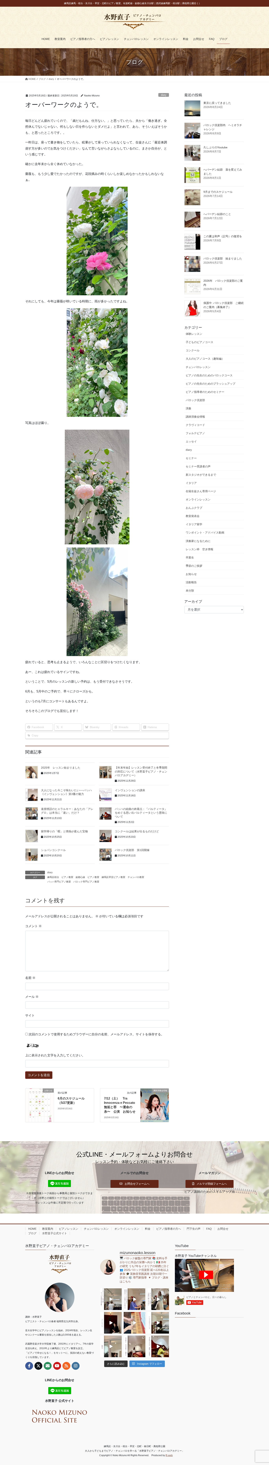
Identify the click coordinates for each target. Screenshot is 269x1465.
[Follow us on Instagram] (76, 1366)
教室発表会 (192, 516)
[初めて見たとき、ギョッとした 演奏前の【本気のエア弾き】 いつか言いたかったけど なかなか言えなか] (134, 1299)
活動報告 (191, 582)
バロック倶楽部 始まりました (222, 258)
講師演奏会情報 (195, 416)
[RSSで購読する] (66, 1366)
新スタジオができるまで (201, 474)
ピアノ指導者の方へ (168, 1228)
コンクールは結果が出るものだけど (137, 831)
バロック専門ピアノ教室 (86, 881)
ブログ (32, 1233)
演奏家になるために (198, 541)
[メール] (48, 1366)
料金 (147, 1228)
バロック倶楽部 (195, 400)
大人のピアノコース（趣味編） (205, 358)
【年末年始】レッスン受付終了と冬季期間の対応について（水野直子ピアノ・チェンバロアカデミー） (141, 771)
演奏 (188, 408)
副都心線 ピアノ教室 (87, 877)
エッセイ (191, 441)
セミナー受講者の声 (198, 466)
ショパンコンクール (53, 850)
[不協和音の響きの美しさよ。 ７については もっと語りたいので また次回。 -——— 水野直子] (134, 1323)
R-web (169, 1455)
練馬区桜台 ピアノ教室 (60, 877)
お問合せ (222, 1228)
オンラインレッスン (198, 499)
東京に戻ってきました (217, 102)
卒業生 (190, 557)
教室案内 (47, 1228)
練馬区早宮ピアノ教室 (113, 877)
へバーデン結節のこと (217, 214)
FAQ (209, 1228)
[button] (134, 1184)
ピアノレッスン (68, 1228)
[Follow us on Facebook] (29, 1366)
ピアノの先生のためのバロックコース (209, 375)
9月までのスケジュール (218, 191)
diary (163, 94)
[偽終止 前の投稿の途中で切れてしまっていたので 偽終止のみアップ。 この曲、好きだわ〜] (111, 1346)
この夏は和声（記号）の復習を (222, 236)
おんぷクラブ (194, 507)
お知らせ (191, 574)
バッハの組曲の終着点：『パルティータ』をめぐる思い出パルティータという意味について (141, 812)
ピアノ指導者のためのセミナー (205, 391)
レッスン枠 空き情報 (199, 549)
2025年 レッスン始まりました (60, 767)
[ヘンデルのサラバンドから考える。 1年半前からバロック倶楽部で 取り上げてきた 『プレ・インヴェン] (158, 1323)
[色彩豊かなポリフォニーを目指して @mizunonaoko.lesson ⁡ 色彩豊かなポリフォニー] (158, 1299)
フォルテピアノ (195, 433)
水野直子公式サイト (54, 1233)
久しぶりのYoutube (215, 147)
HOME (32, 1228)
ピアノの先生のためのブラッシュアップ (210, 383)
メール (32, 996)
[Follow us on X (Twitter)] (38, 1366)
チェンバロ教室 (136, 877)
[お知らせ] (39, 1103)
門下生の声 (193, 1228)
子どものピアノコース (199, 342)
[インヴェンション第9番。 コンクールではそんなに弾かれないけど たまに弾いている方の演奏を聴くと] (111, 1299)
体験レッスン (194, 333)
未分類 (190, 590)
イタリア (191, 483)
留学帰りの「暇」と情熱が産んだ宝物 (64, 831)
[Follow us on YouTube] (57, 1366)
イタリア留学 (194, 524)
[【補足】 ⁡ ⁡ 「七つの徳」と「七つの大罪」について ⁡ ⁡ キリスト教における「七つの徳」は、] (111, 1323)
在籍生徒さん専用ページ (201, 491)
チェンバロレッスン (198, 367)
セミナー (191, 458)
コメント (33, 926)
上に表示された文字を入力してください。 (55, 1055)
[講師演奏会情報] (154, 1103)
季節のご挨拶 (194, 565)
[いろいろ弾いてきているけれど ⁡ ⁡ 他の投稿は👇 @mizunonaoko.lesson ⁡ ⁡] (158, 1346)
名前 (30, 977)
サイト (30, 1015)
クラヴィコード (195, 424)
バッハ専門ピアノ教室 (59, 881)
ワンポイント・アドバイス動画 (205, 532)
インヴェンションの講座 (130, 790)
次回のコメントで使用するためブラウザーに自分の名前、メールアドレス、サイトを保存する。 (96, 1034)
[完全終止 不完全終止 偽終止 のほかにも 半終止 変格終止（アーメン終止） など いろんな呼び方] (134, 1346)
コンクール (192, 350)
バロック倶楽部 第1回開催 (132, 850)
